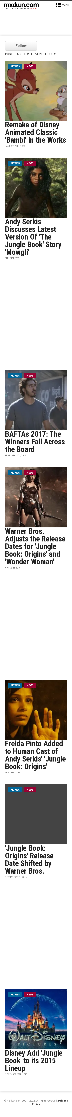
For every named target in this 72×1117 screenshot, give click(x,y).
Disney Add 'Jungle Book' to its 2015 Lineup (34, 1061)
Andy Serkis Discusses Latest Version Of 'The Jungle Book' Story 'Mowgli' (33, 237)
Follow (21, 46)
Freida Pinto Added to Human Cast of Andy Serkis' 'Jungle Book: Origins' (35, 755)
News (30, 66)
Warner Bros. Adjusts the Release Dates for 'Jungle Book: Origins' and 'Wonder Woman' (35, 546)
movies (15, 66)
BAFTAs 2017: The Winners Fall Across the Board (35, 442)
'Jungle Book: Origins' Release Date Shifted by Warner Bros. (29, 859)
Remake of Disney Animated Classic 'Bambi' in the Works (35, 132)
